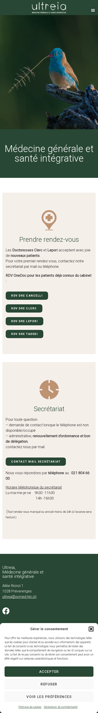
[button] (91, 629)
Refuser (49, 684)
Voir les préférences (49, 697)
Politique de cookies (29, 707)
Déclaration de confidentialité (60, 707)
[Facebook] (6, 611)
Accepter (49, 672)
